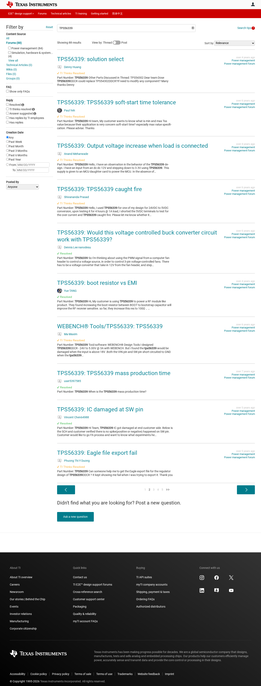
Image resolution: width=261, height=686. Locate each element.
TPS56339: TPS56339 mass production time (113, 373)
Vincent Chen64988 (76, 417)
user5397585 (72, 381)
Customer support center (89, 599)
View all (13, 60)
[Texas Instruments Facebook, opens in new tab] (216, 579)
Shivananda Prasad (76, 197)
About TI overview (21, 577)
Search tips (244, 28)
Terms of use (104, 674)
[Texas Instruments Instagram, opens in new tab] (201, 579)
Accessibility (17, 674)
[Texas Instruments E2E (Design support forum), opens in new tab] (216, 592)
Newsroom (17, 592)
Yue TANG (70, 290)
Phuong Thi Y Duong (77, 460)
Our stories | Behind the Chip (27, 599)
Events (14, 606)
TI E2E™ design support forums (92, 584)
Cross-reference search (87, 592)
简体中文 (117, 13)
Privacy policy (60, 674)
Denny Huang (72, 67)
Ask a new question (75, 516)
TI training (81, 13)
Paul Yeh (69, 110)
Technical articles (61, 13)
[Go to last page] (168, 490)
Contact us (80, 577)
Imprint (169, 674)
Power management (243, 60)
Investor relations (21, 614)
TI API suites (144, 577)
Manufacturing (19, 621)
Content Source (16, 34)
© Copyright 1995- (25, 681)
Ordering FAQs (145, 599)
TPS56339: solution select (90, 59)
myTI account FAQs (85, 621)
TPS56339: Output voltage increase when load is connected (132, 145)
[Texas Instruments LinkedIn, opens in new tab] (201, 592)
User (253, 4)
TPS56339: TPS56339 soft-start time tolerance (116, 102)
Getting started (99, 13)
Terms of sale (82, 674)
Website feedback (149, 674)
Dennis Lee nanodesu (77, 247)
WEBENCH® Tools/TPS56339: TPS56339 (110, 326)
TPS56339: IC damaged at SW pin (100, 409)
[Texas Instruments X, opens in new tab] (231, 579)
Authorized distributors (150, 606)
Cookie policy (38, 674)
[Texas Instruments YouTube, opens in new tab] (231, 592)
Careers (15, 584)
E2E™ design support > (21, 13)
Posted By (12, 182)
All (7, 38)
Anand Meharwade (76, 153)
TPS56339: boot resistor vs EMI (97, 283)
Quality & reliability (84, 614)
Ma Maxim (70, 334)
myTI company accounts (151, 584)
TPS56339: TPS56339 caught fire (99, 189)
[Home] (34, 4)
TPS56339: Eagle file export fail (97, 452)
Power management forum (239, 63)
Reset (49, 27)
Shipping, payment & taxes (153, 592)
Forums (42, 13)
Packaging (79, 606)
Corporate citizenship (23, 628)
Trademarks (125, 674)
